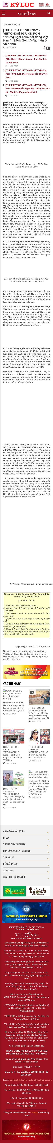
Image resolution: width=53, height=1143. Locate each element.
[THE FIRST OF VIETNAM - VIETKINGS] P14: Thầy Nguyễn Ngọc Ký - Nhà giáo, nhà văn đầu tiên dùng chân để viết (27, 88)
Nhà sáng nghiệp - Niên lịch (16, 851)
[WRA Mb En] (26, 912)
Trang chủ (8, 24)
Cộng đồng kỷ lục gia (14, 831)
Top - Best (8, 857)
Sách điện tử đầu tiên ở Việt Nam (29, 654)
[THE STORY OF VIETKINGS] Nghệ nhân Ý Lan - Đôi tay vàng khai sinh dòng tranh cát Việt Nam (38, 713)
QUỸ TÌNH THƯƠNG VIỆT (14, 877)
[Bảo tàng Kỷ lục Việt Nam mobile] (26, 672)
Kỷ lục (18, 24)
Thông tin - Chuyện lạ (14, 844)
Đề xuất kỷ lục (10, 864)
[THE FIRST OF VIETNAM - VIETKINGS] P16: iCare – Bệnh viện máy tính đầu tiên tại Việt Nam (26, 59)
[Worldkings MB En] (26, 1130)
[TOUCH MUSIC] (38, 891)
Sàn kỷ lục (8, 870)
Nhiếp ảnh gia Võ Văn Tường (16, 656)
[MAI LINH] (14, 891)
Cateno (33, 1112)
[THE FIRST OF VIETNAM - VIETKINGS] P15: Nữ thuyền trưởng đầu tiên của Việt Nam (26, 74)
